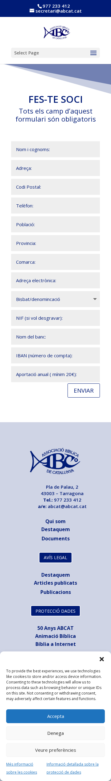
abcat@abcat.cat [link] (67, 506)
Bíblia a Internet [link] (55, 644)
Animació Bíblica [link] (55, 636)
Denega (55, 733)
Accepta (55, 716)
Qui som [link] (55, 521)
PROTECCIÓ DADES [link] (55, 611)
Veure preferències (55, 750)
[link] (56, 31)
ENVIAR (84, 390)
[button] (102, 659)
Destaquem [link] (55, 529)
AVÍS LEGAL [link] (55, 557)
